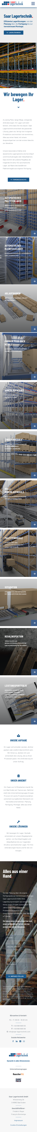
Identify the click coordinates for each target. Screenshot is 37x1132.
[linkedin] (17, 1041)
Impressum (18, 1120)
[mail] (24, 1041)
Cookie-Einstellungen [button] (18, 1125)
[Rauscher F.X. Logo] (18, 1073)
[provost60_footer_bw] (18, 1078)
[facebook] (13, 1041)
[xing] (20, 1041)
